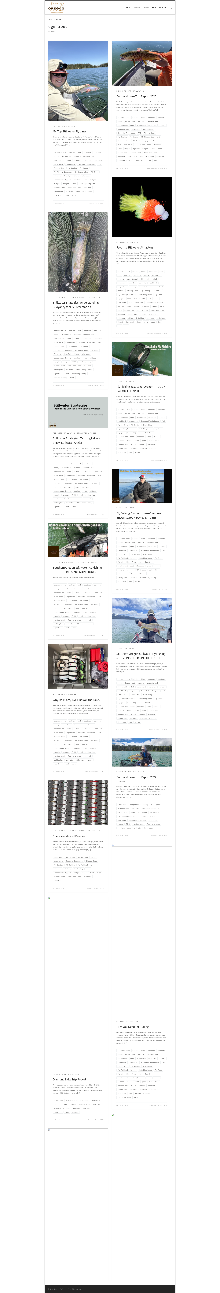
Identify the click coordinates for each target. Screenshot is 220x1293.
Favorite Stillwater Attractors (134, 247)
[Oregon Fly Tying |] (56, 7)
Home (50, 19)
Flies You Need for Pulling (132, 1027)
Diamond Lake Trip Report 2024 (136, 777)
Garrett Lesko (59, 203)
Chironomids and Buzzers (69, 836)
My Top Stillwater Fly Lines (70, 131)
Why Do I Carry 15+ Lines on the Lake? (76, 700)
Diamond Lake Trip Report (69, 1079)
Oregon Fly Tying (60, 1289)
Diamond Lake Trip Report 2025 (136, 96)
